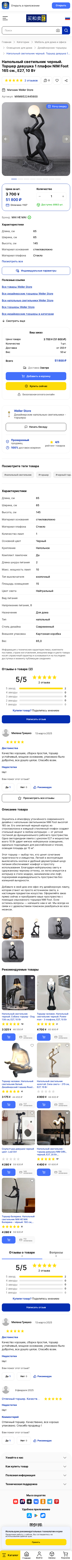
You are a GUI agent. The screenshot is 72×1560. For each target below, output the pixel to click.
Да (8, 787)
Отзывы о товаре (22, 1254)
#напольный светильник (18, 474)
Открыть (61, 5)
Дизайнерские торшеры (52, 47)
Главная (6, 42)
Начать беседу (38, 426)
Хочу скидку (59, 106)
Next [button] (66, 139)
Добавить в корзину (38, 376)
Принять (36, 1542)
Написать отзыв (36, 719)
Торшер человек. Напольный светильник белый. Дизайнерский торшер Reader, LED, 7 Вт (18, 1084)
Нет (23, 787)
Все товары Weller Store (17, 286)
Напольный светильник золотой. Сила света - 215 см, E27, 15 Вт (53, 1084)
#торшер (44, 474)
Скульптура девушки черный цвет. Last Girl (18, 1150)
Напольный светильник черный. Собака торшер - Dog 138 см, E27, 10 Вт (18, 1016)
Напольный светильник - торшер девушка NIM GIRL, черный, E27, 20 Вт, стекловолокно (51, 1151)
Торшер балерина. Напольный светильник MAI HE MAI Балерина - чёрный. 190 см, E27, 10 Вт (18, 1219)
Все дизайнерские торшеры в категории (28, 313)
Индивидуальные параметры (38, 270)
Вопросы (56, 1254)
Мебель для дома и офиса (50, 42)
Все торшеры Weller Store (18, 307)
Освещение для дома (19, 47)
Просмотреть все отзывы (38, 797)
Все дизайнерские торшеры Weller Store (27, 293)
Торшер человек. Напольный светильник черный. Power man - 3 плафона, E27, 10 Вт (52, 1016)
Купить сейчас (38, 386)
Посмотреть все (12, 261)
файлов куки (26, 1536)
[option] (36, 139)
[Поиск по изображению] (58, 30)
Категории (23, 42)
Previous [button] (6, 139)
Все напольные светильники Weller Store (27, 300)
